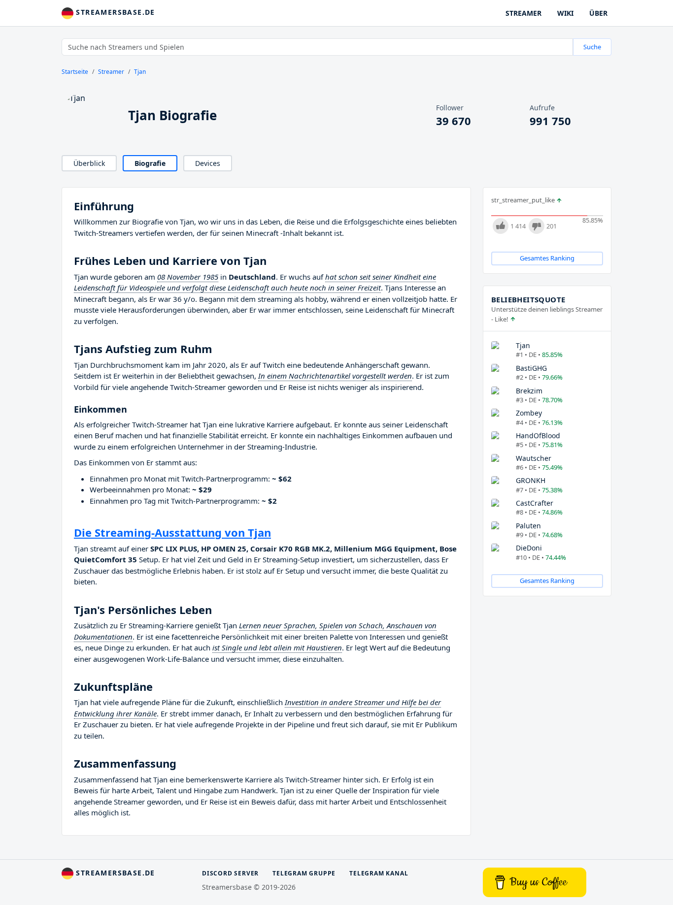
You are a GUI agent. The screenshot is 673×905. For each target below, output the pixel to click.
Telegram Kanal (378, 873)
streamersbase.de (114, 12)
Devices (207, 163)
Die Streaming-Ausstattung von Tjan (172, 532)
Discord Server (230, 873)
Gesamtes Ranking (547, 258)
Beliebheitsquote (528, 299)
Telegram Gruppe (304, 873)
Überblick (89, 163)
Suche (592, 46)
